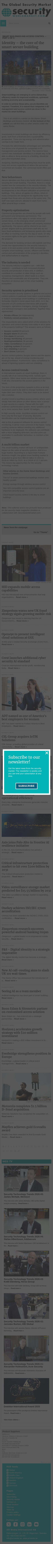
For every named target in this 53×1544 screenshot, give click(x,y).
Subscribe (26, 785)
